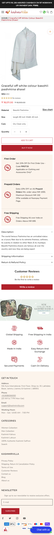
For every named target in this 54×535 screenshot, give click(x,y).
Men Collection (7, 431)
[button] (6, 98)
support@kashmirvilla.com (12, 405)
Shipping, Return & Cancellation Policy (17, 464)
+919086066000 (8, 395)
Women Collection (9, 427)
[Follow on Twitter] (10, 518)
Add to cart (27, 140)
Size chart (48, 109)
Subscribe (10, 511)
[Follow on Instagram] (17, 518)
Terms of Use (7, 467)
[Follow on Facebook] (2, 518)
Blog (3, 477)
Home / (5, 18)
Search (4, 444)
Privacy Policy (7, 461)
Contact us (6, 474)
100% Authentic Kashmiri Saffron (15, 441)
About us (5, 480)
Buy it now (27, 148)
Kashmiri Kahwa (8, 434)
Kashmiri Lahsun (8, 437)
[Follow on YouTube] (24, 518)
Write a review (27, 287)
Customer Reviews (9, 470)
